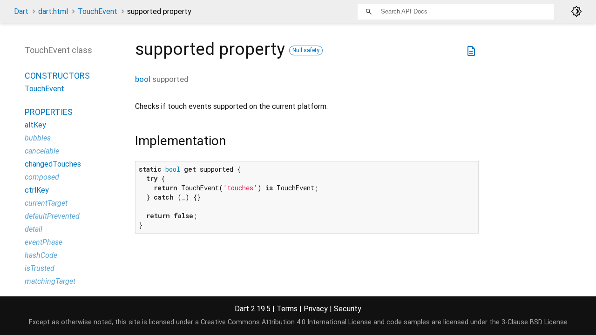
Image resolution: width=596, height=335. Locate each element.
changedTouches (53, 164)
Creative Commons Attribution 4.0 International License (286, 322)
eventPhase (43, 242)
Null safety (305, 50)
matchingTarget (50, 281)
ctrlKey (37, 190)
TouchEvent (97, 11)
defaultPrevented (52, 216)
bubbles (38, 138)
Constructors (57, 75)
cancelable (42, 151)
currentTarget (46, 203)
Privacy (316, 308)
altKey (35, 125)
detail (33, 229)
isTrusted (39, 268)
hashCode (41, 255)
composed (42, 177)
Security (347, 308)
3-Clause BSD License (534, 322)
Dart (21, 11)
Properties (49, 112)
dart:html (53, 11)
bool (142, 79)
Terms (287, 308)
